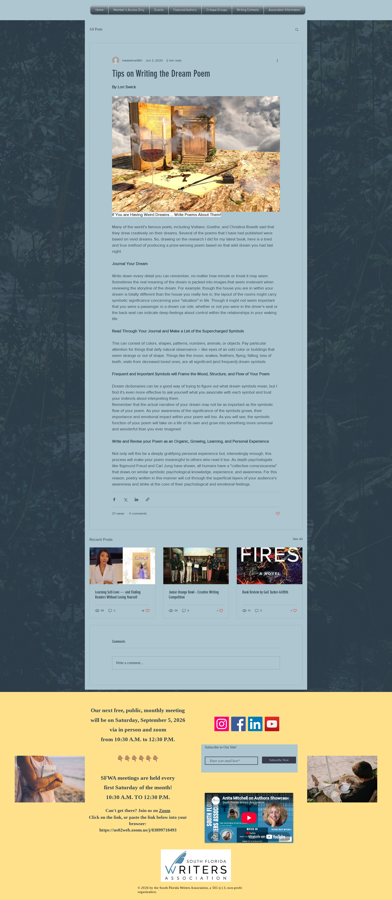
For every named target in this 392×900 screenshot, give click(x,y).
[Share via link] (147, 499)
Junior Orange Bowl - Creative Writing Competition (194, 595)
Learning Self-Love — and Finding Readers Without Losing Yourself (117, 595)
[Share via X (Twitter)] (125, 499)
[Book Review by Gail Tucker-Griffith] (269, 565)
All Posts (95, 29)
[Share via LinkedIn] (136, 499)
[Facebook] (238, 724)
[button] (158, 10)
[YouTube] (272, 724)
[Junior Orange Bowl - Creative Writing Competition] (196, 565)
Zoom (164, 810)
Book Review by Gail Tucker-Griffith (265, 592)
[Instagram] (221, 724)
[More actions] (277, 60)
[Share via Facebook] (114, 499)
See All (298, 539)
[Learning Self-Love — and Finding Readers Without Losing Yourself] (122, 565)
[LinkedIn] (255, 724)
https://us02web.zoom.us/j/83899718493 (137, 829)
